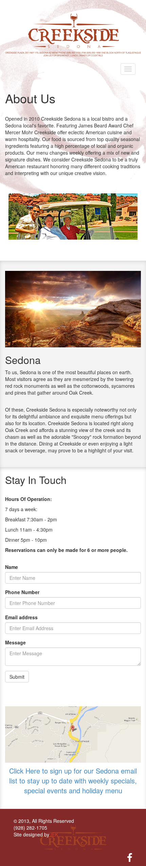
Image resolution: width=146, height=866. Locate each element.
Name (11, 567)
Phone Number (22, 592)
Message (15, 642)
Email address (21, 617)
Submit (17, 676)
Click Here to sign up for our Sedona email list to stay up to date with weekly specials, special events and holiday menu (73, 780)
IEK (54, 834)
